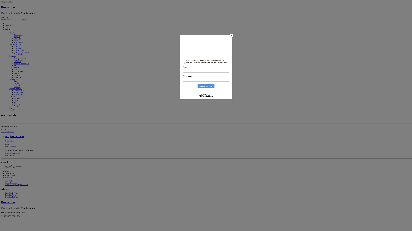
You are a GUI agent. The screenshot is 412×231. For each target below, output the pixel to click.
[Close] (231, 35)
